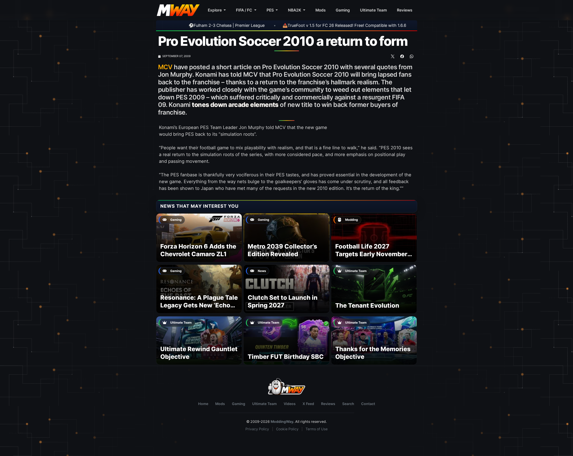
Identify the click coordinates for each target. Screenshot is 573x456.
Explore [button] (215, 10)
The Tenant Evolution (367, 305)
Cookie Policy (287, 429)
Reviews (404, 10)
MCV (165, 67)
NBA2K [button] (295, 10)
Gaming (343, 10)
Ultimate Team (373, 10)
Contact (368, 404)
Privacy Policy (257, 429)
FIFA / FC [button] (244, 10)
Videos (290, 404)
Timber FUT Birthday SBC (286, 356)
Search (348, 404)
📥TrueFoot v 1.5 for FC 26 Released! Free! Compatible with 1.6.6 (313, 25)
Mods (320, 10)
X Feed (308, 404)
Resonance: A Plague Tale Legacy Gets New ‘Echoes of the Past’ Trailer (199, 305)
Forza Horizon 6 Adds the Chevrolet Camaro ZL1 (198, 250)
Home (203, 404)
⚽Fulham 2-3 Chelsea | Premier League (195, 25)
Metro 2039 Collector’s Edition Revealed (282, 250)
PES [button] (271, 10)
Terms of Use (317, 429)
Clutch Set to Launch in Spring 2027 (282, 301)
